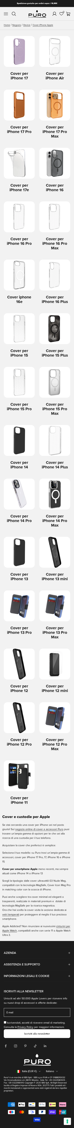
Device (26, 25)
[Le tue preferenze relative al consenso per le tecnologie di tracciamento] (67, 1121)
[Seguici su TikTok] (35, 1046)
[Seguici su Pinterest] (25, 1046)
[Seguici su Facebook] (6, 1046)
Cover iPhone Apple (43, 25)
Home (7, 25)
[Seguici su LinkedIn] (45, 1046)
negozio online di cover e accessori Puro (39, 829)
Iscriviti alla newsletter (37, 1033)
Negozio (16, 25)
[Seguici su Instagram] (15, 1046)
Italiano (50, 1071)
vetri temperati (10, 914)
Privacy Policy (25, 1027)
